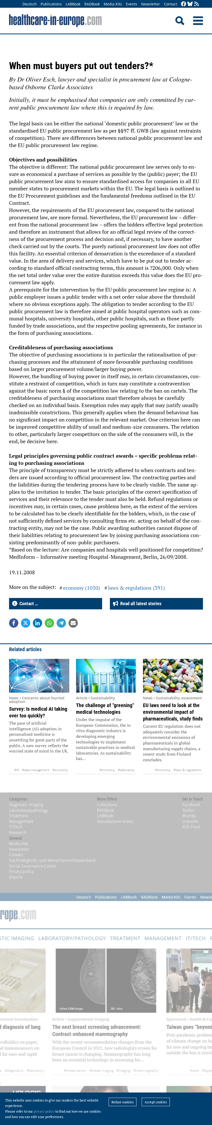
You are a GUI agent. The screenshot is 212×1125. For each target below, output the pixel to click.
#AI (16, 770)
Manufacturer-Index (115, 821)
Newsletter (150, 4)
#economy (60, 770)
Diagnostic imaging (26, 804)
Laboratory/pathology (28, 810)
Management (21, 821)
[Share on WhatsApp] (49, 623)
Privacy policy (21, 871)
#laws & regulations (187, 770)
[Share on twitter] (25, 623)
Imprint (15, 877)
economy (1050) (81, 587)
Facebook (191, 804)
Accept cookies (156, 1102)
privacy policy (44, 1111)
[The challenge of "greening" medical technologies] (106, 676)
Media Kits (113, 4)
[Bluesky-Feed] (190, 4)
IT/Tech (15, 827)
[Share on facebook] (13, 623)
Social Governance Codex (32, 866)
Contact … (27, 603)
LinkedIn (190, 821)
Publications (51, 4)
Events (131, 4)
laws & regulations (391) (136, 587)
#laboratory (126, 770)
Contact (170, 4)
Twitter (188, 810)
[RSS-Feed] (196, 4)
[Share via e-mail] (73, 623)
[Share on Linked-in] (37, 623)
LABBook (73, 4)
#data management (35, 770)
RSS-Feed (191, 827)
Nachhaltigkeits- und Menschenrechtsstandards (52, 860)
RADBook (92, 4)
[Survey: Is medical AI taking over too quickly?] (39, 676)
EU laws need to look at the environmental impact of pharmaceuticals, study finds (173, 712)
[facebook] (183, 4)
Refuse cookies (122, 1102)
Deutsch (29, 4)
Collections (107, 804)
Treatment (18, 816)
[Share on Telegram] (61, 623)
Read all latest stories (139, 603)
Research (17, 832)
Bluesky (189, 816)
